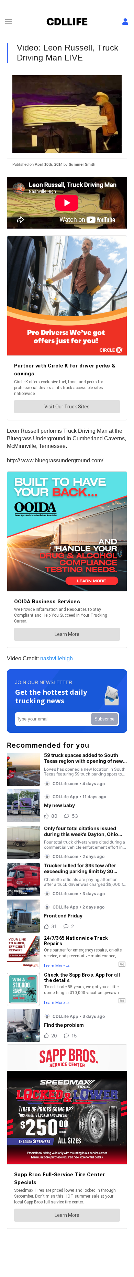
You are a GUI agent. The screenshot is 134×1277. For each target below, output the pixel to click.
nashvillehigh (56, 658)
